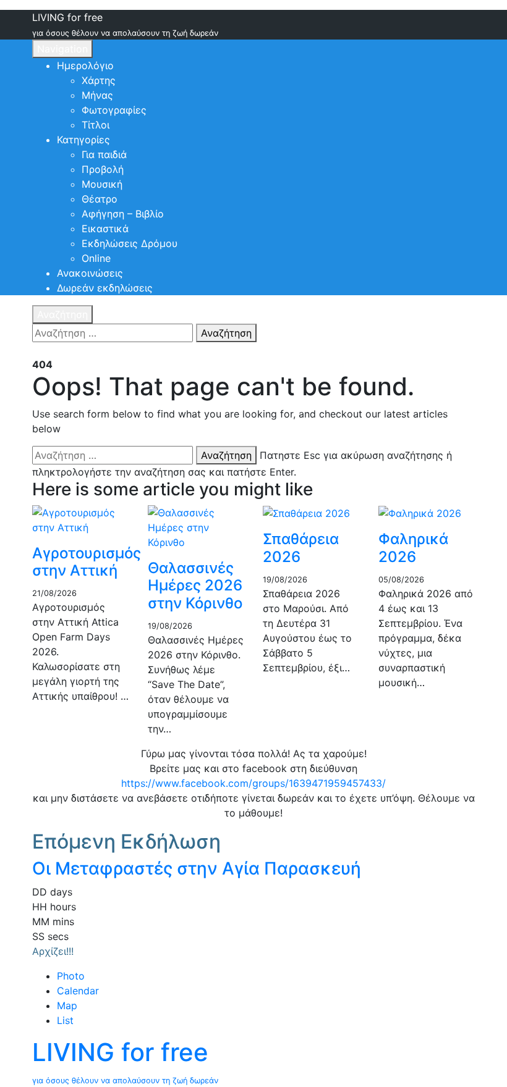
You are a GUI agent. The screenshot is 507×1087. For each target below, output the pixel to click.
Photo (71, 976)
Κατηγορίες (83, 139)
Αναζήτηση (62, 314)
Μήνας (97, 95)
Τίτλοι (95, 125)
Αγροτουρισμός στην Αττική (86, 562)
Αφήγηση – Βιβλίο (123, 214)
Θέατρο (99, 199)
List (65, 1020)
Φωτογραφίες (114, 110)
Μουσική (102, 184)
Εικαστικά (105, 228)
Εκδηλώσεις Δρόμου (129, 243)
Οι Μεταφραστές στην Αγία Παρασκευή (196, 868)
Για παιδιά (104, 154)
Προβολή (103, 169)
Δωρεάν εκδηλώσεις (105, 288)
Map (67, 1005)
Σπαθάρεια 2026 (301, 548)
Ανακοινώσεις (90, 273)
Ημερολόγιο (85, 65)
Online (96, 258)
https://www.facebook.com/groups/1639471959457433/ (253, 783)
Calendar (78, 990)
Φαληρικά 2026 (413, 548)
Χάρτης (99, 80)
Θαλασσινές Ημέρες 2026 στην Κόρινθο (195, 586)
